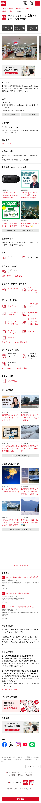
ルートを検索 (30, 115)
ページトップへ (33, 766)
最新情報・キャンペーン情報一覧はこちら (20, 231)
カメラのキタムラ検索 (22, 9)
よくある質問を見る (9, 689)
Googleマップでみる (20, 565)
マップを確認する (11, 115)
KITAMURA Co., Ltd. (16, 789)
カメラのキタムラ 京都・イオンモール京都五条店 (21, 577)
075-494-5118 (6, 144)
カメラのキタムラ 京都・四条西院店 (17, 593)
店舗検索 (25, 1)
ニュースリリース (27, 772)
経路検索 (20, 799)
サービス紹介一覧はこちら (20, 456)
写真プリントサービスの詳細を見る (15, 342)
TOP (3, 9)
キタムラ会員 (32, 2)
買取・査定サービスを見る (12, 276)
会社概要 (12, 775)
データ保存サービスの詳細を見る (14, 368)
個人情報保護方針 (13, 772)
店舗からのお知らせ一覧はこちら (20, 529)
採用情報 (20, 775)
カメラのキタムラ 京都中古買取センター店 (19, 607)
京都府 (4, 11)
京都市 (11, 11)
